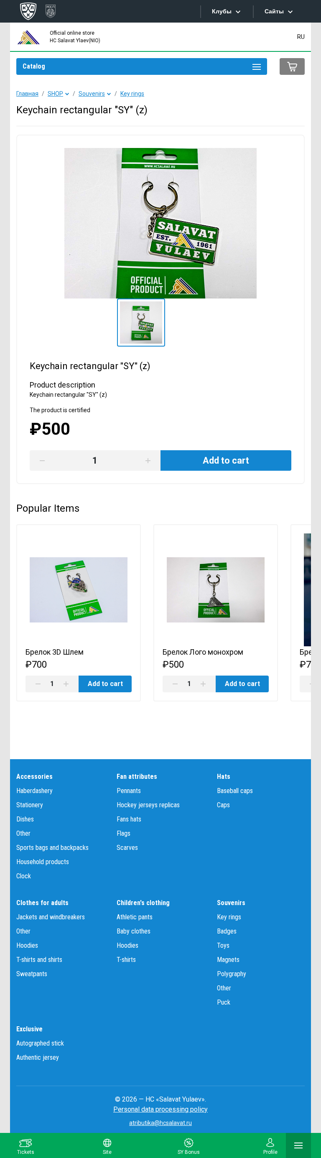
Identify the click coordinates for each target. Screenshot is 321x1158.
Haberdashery (34, 791)
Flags (123, 833)
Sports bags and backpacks (52, 848)
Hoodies (27, 945)
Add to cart (105, 684)
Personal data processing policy (160, 1109)
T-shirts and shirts (39, 960)
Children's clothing (143, 903)
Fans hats (129, 819)
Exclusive (29, 1029)
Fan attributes (137, 777)
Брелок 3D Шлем (54, 652)
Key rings (132, 93)
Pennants (129, 791)
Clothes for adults (42, 903)
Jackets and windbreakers (50, 917)
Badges (227, 931)
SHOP (55, 93)
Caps (223, 805)
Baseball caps (235, 791)
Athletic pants (135, 917)
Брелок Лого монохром (203, 652)
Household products (42, 862)
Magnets (228, 960)
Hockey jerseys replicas (148, 805)
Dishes (25, 819)
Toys (223, 945)
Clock (23, 876)
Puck (223, 1002)
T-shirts (126, 960)
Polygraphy (231, 974)
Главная (27, 93)
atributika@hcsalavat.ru (160, 1123)
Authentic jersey (37, 1057)
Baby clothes (133, 931)
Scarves (127, 848)
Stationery (29, 805)
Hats (223, 777)
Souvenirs (92, 93)
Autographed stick (40, 1043)
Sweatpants (31, 974)
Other (23, 833)
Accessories (34, 777)
